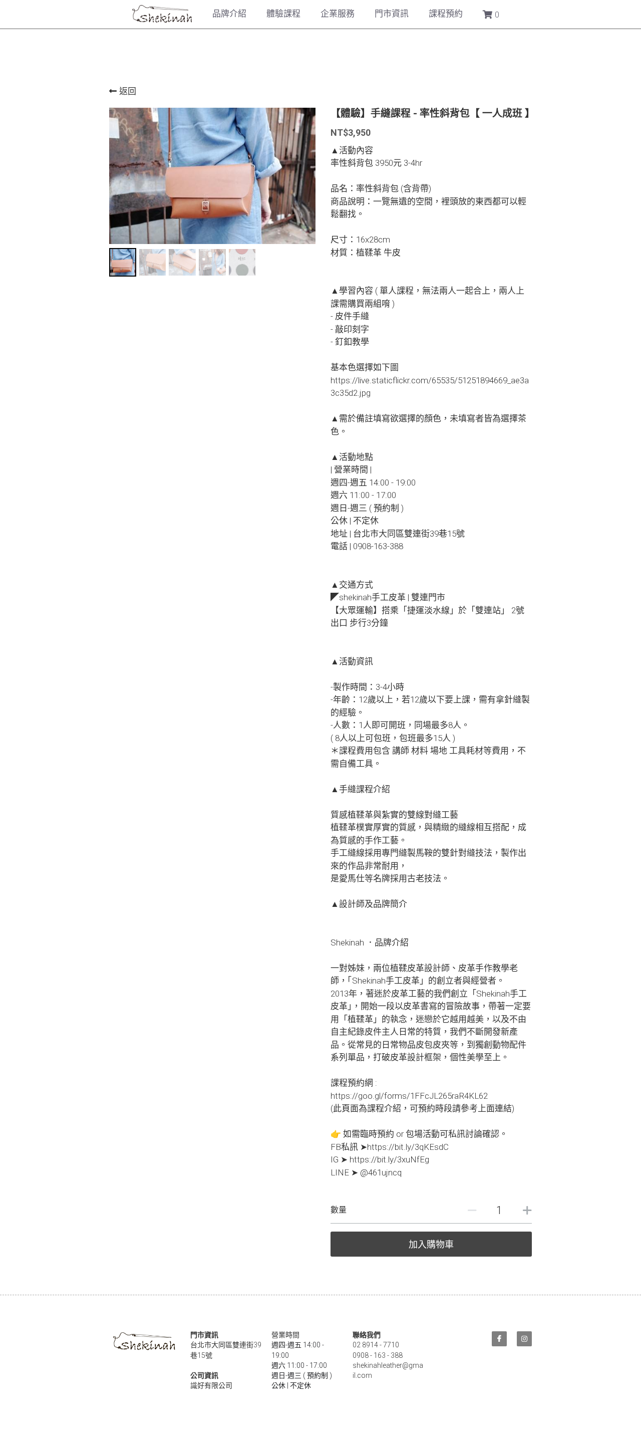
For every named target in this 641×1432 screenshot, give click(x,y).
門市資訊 (392, 14)
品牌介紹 (229, 14)
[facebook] (499, 1338)
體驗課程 (283, 14)
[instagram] (524, 1338)
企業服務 (337, 14)
